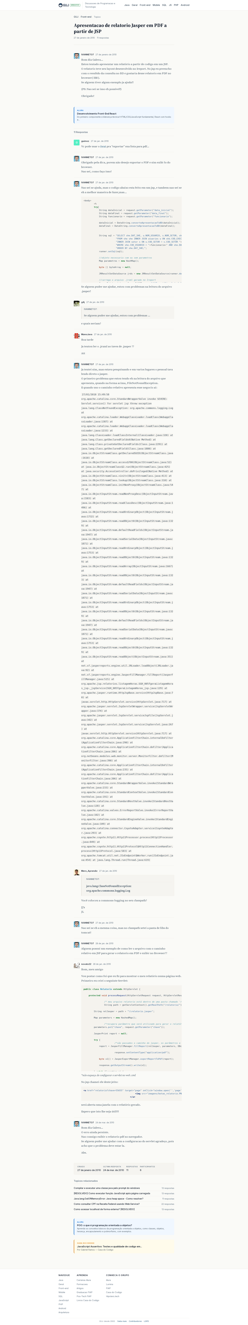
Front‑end (145, 5)
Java (126, 5)
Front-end (86, 16)
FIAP (108, 1288)
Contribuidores (135, 1321)
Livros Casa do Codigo (88, 1300)
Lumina (109, 1284)
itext (103, 146)
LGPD (146, 1321)
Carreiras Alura (84, 1280)
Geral (134, 5)
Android (185, 5)
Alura (108, 1280)
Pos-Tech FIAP (84, 1296)
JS (170, 5)
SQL (164, 5)
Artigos (80, 1288)
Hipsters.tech (112, 1296)
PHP (176, 5)
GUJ (76, 16)
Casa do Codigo (114, 1292)
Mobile (156, 5)
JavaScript (64, 1300)
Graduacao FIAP (84, 1292)
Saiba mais (122, 1321)
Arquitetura (64, 1312)
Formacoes (82, 1284)
